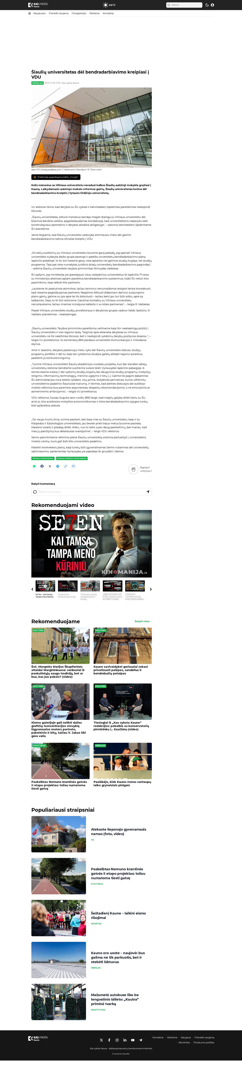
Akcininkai (184, 1042)
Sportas (96, 923)
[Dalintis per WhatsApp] (34, 466)
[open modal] (212, 5)
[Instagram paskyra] (117, 1040)
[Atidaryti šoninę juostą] (29, 13)
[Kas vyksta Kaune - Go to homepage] (40, 1038)
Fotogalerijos (79, 13)
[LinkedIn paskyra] (125, 1040)
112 (92, 840)
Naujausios (39, 13)
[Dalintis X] (50, 466)
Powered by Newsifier (121, 1054)
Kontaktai (108, 13)
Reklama (94, 13)
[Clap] (133, 469)
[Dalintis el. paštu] (73, 466)
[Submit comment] (148, 491)
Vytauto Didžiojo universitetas (71, 458)
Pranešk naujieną (58, 13)
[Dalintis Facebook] (42, 466)
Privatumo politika (204, 1042)
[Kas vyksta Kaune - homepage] (40, 5)
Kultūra (38, 630)
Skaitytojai (98, 1010)
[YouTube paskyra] (132, 1040)
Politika (101, 630)
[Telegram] (58, 466)
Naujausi (186, 1037)
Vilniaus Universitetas (42, 458)
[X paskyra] (101, 1040)
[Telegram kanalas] (140, 1040)
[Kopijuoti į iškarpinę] (65, 466)
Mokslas (37, 83)
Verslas (100, 745)
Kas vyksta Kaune (70, 83)
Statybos (39, 745)
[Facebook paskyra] (109, 1040)
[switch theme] (207, 5)
